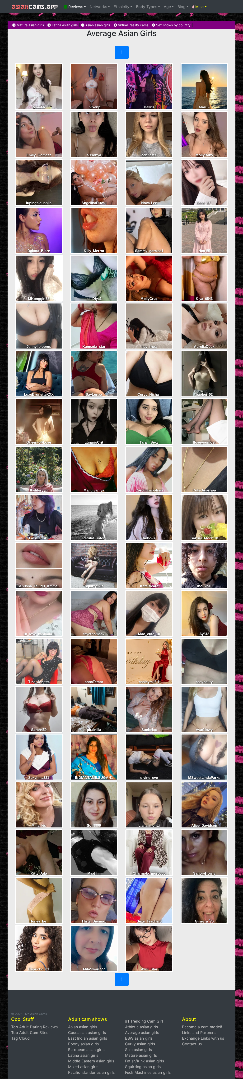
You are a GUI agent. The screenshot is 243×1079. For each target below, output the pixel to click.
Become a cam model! (202, 1026)
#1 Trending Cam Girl (144, 1021)
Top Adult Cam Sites (29, 1032)
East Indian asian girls (87, 1038)
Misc (199, 6)
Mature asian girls (30, 25)
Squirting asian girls (143, 1066)
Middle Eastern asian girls (91, 1061)
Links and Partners (198, 1032)
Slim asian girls (138, 1049)
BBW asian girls (139, 1038)
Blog (182, 6)
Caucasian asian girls (87, 1032)
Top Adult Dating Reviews (34, 1026)
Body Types (146, 6)
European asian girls (86, 1049)
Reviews (75, 6)
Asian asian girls (97, 25)
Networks (98, 6)
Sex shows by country (173, 25)
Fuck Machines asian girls (148, 1072)
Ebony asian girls (83, 1044)
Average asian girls (142, 1032)
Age (167, 6)
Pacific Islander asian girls (91, 1072)
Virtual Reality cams (132, 25)
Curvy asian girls (140, 1044)
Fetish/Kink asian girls (144, 1061)
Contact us (192, 1044)
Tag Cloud (20, 1038)
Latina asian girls (64, 25)
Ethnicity (121, 6)
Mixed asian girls (83, 1066)
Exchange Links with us (203, 1038)
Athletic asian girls (141, 1026)
